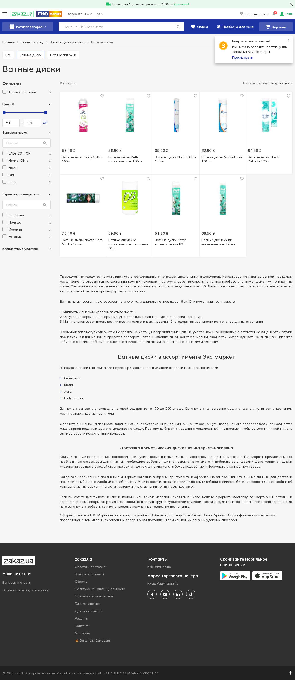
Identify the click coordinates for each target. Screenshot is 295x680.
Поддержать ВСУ (77, 13)
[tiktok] (190, 594)
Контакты (82, 626)
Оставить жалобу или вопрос (26, 590)
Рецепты (81, 618)
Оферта (81, 581)
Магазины (83, 633)
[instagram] (165, 594)
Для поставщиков (89, 611)
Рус (98, 13)
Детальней (181, 4)
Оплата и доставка (90, 567)
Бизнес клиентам (88, 604)
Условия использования (94, 596)
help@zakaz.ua (159, 567)
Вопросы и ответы (16, 582)
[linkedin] (178, 594)
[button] (253, 13)
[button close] (291, 4)
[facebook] (152, 594)
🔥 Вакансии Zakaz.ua (92, 640)
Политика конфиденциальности (100, 589)
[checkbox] (4, 92)
